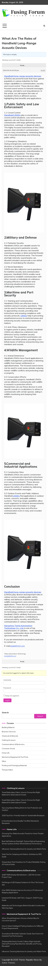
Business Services (9, 732)
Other (4, 761)
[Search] (44, 26)
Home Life (5, 753)
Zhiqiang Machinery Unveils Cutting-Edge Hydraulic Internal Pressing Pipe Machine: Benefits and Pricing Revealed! (21, 943)
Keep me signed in (12, 696)
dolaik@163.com (17, 646)
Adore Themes (8, 962)
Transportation (7, 770)
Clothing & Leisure (9, 740)
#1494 (43, 70)
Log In (7, 700)
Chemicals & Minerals (10, 736)
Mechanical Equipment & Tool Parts (15, 757)
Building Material (8, 727)
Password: (7, 688)
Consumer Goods (8, 749)
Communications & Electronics (13, 744)
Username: (7, 680)
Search (5, 712)
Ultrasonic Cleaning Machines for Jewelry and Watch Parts (24, 849)
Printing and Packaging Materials (14, 765)
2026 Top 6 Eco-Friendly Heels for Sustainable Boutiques (23, 815)
